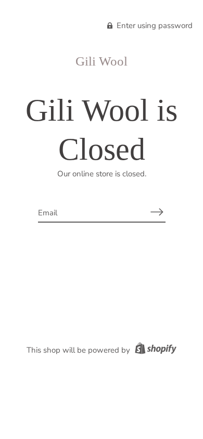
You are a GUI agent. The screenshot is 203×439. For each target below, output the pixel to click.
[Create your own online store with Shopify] (154, 350)
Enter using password (154, 25)
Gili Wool (101, 61)
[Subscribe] (157, 212)
